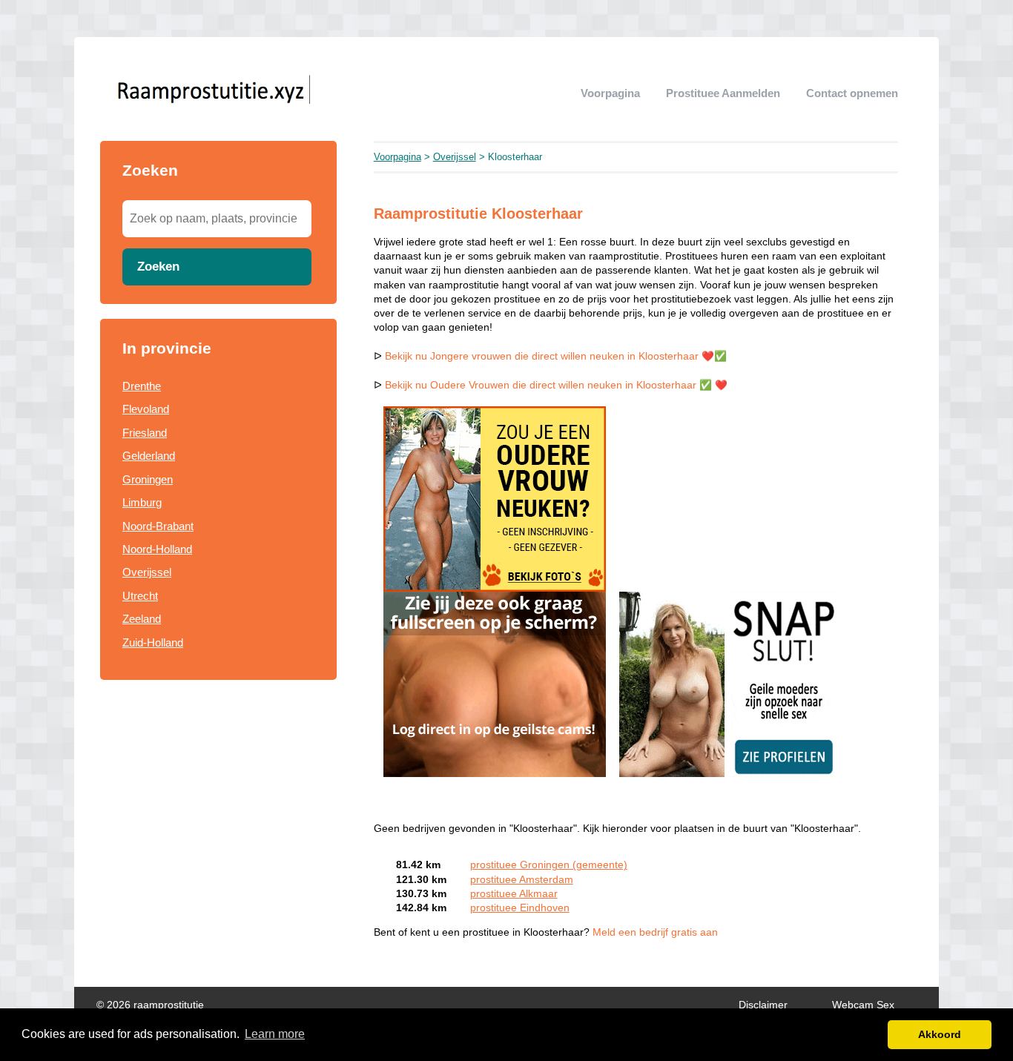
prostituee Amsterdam (521, 879)
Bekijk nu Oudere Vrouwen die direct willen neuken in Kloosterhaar (540, 385)
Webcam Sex (863, 1005)
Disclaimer (763, 1005)
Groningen (147, 479)
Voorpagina (610, 93)
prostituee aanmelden (723, 93)
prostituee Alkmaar (514, 893)
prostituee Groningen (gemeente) (548, 864)
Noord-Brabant (158, 526)
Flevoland (145, 409)
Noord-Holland (157, 549)
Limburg (142, 502)
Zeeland (141, 618)
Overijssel (146, 572)
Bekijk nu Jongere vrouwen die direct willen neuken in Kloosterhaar (542, 356)
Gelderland (148, 455)
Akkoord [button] (939, 1034)
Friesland (144, 432)
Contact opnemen (852, 93)
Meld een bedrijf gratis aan (655, 932)
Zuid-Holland (152, 642)
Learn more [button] (275, 1034)
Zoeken (158, 266)
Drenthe (141, 386)
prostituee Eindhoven (520, 907)
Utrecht (140, 595)
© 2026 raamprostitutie (150, 1005)
